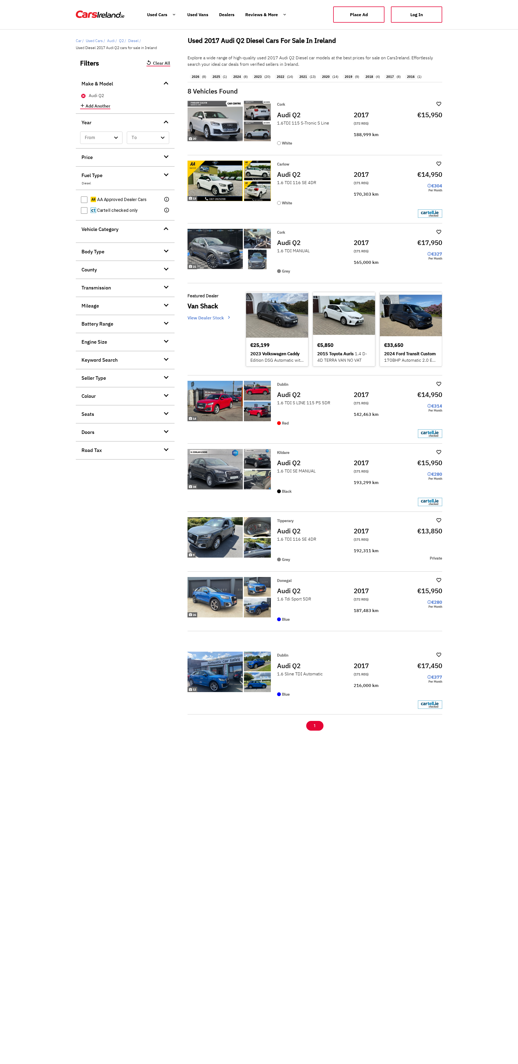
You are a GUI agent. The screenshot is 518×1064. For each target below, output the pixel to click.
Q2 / (122, 40)
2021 (303, 77)
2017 (390, 77)
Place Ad (359, 14)
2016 (411, 77)
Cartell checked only (117, 210)
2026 (195, 77)
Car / (80, 40)
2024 (237, 77)
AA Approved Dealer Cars (121, 199)
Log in (416, 14)
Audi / (112, 40)
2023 (258, 77)
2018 (369, 77)
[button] (167, 199)
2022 (280, 77)
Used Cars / (95, 40)
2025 (216, 77)
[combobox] (101, 137)
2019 (348, 77)
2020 (326, 77)
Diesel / (134, 40)
